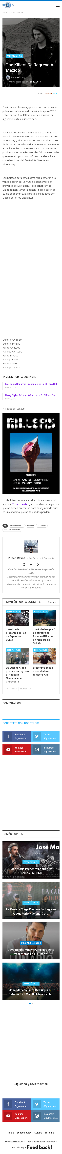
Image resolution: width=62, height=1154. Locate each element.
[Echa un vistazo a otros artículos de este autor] (31, 546)
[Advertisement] (31, 234)
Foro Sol (30, 526)
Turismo (49, 1132)
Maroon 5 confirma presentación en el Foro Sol (31, 384)
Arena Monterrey (16, 526)
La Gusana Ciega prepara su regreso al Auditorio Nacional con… (31, 911)
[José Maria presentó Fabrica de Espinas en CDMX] (17, 618)
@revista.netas (37, 1084)
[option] (31, 922)
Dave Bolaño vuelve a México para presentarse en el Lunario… (31, 952)
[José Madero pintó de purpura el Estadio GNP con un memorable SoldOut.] (44, 618)
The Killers (42, 526)
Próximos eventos (31, 943)
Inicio (11, 1132)
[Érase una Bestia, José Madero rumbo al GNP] (44, 656)
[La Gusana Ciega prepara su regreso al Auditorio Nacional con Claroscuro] (17, 656)
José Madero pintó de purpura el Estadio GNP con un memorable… (31, 992)
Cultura (38, 1132)
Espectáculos (14, 56)
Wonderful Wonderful (12, 530)
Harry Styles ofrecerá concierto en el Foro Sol (30, 395)
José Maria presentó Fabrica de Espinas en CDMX (31, 871)
